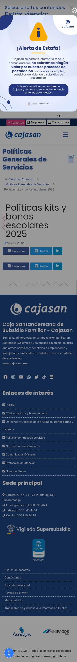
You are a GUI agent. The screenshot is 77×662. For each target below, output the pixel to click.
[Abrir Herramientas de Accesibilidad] (9, 653)
